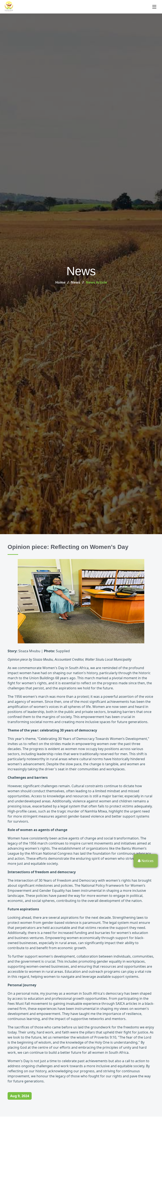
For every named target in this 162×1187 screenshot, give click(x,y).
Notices (147, 860)
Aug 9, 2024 (19, 1096)
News (75, 282)
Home (60, 282)
